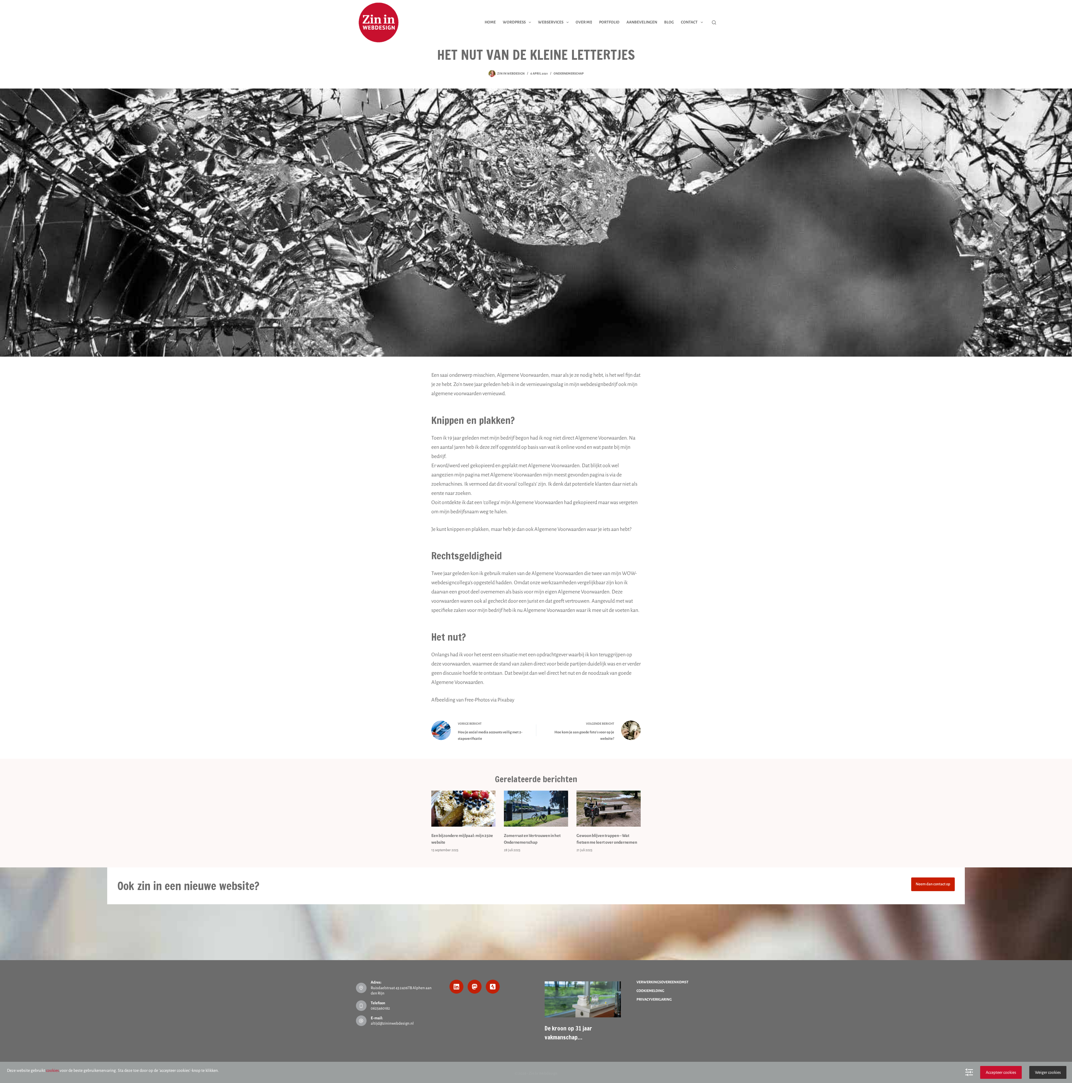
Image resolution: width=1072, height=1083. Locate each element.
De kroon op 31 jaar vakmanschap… (568, 1032)
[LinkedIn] (456, 987)
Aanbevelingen (641, 22)
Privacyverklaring (654, 999)
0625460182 (380, 1008)
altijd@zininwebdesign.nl (392, 1023)
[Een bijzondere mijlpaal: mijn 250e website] (463, 809)
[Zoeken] (714, 22)
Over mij (584, 22)
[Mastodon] (475, 987)
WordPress (514, 22)
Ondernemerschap (569, 73)
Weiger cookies (1048, 1072)
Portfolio (609, 22)
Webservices (550, 22)
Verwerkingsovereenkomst (662, 982)
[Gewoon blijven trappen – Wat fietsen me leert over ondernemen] (608, 809)
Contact (689, 22)
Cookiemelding (650, 991)
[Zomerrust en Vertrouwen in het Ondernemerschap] (536, 809)
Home (490, 22)
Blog (669, 22)
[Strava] (493, 987)
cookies (52, 1070)
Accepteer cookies (1001, 1072)
